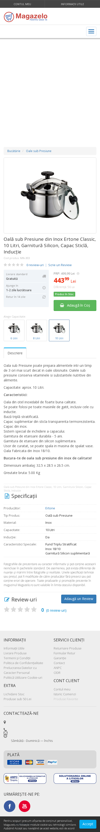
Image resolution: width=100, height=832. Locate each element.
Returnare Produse (68, 648)
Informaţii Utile (72, 4)
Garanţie (60, 658)
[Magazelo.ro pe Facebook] (9, 805)
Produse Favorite (66, 699)
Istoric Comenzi (65, 694)
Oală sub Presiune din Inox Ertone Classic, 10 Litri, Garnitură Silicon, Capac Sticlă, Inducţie (50, 245)
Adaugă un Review (78, 598)
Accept (88, 824)
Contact (59, 663)
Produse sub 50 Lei (17, 699)
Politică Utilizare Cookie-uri (23, 677)
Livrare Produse (15, 653)
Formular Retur (64, 653)
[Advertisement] (50, 88)
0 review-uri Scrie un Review (49, 265)
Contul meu (22, 4)
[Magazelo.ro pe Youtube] (24, 805)
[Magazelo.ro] (27, 16)
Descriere (15, 353)
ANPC (58, 668)
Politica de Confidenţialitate (23, 663)
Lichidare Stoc (14, 694)
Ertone (50, 508)
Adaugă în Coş (77, 305)
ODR (57, 672)
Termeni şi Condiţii (17, 658)
